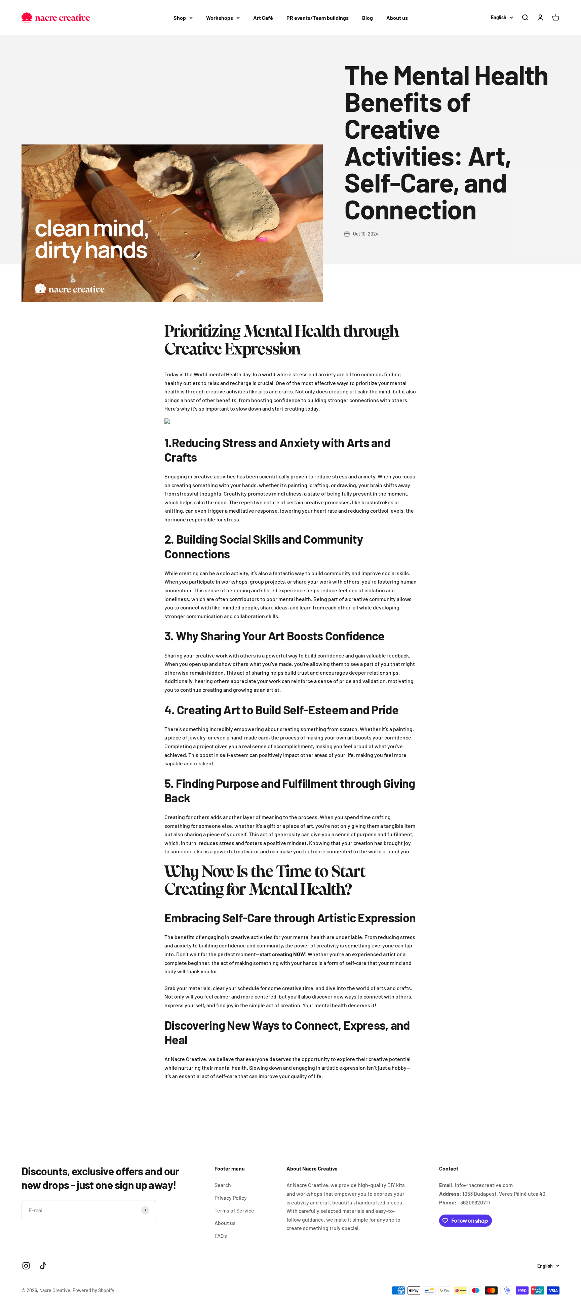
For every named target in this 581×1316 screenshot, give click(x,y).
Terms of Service (234, 1210)
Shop (179, 17)
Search (223, 1185)
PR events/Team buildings (317, 17)
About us (397, 17)
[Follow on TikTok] (43, 1265)
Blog (367, 17)
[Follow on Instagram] (26, 1265)
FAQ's (221, 1235)
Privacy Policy (231, 1197)
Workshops (219, 17)
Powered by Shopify (93, 1290)
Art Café (263, 17)
